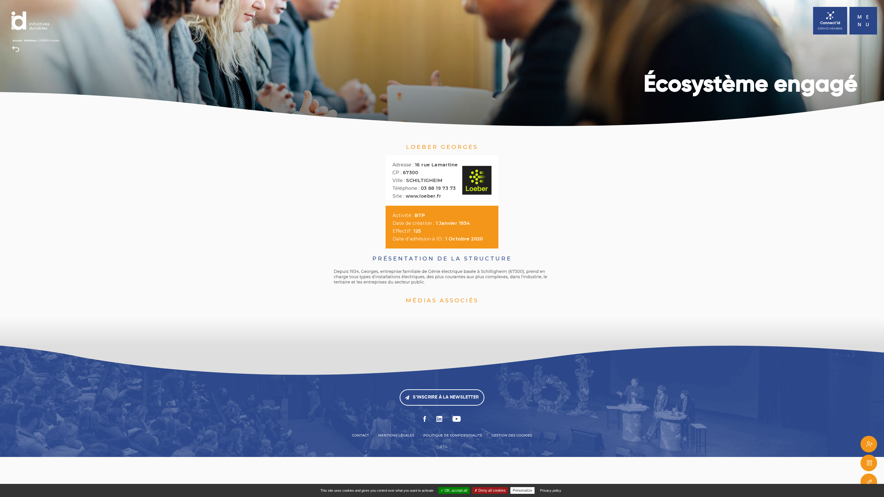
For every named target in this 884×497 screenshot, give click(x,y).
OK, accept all (455, 490)
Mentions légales (396, 435)
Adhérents (30, 40)
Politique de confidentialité (452, 435)
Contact (360, 435)
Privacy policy (550, 490)
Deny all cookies (491, 490)
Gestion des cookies (511, 435)
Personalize (522, 490)
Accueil (17, 40)
